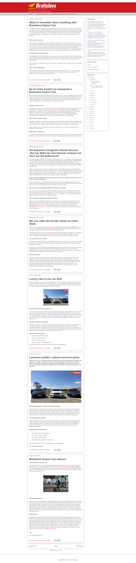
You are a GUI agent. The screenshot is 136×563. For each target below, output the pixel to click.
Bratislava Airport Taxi (41, 206)
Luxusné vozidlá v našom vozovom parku (54, 357)
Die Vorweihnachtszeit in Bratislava (96, 40)
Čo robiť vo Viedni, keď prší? (94, 32)
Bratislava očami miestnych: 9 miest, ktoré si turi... (95, 82)
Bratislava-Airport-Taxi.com (55, 108)
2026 (90, 77)
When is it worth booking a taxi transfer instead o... (96, 87)
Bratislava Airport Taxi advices (47, 459)
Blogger (76, 559)
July (92, 91)
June (92, 93)
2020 (90, 117)
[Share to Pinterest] (60, 80)
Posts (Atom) (59, 550)
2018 (90, 121)
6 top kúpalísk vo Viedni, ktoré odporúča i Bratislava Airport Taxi (95, 22)
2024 (90, 108)
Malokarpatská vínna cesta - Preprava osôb (63, 14)
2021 (90, 115)
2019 (90, 119)
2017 (90, 123)
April (92, 97)
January (93, 104)
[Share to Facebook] (58, 80)
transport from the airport (62, 466)
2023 (90, 111)
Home (31, 14)
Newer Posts (32, 546)
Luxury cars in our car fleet (45, 278)
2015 (90, 128)
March (92, 99)
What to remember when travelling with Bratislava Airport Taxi (52, 24)
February (93, 102)
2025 (90, 106)
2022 (90, 113)
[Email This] (54, 80)
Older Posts (79, 546)
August (92, 79)
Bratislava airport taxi (92, 67)
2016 (90, 126)
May (92, 95)
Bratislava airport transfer (93, 69)
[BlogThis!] (55, 80)
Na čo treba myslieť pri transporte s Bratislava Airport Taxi (50, 90)
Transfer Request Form (42, 14)
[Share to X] (57, 80)
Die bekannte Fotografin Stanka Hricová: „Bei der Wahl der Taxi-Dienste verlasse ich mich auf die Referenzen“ (55, 153)
